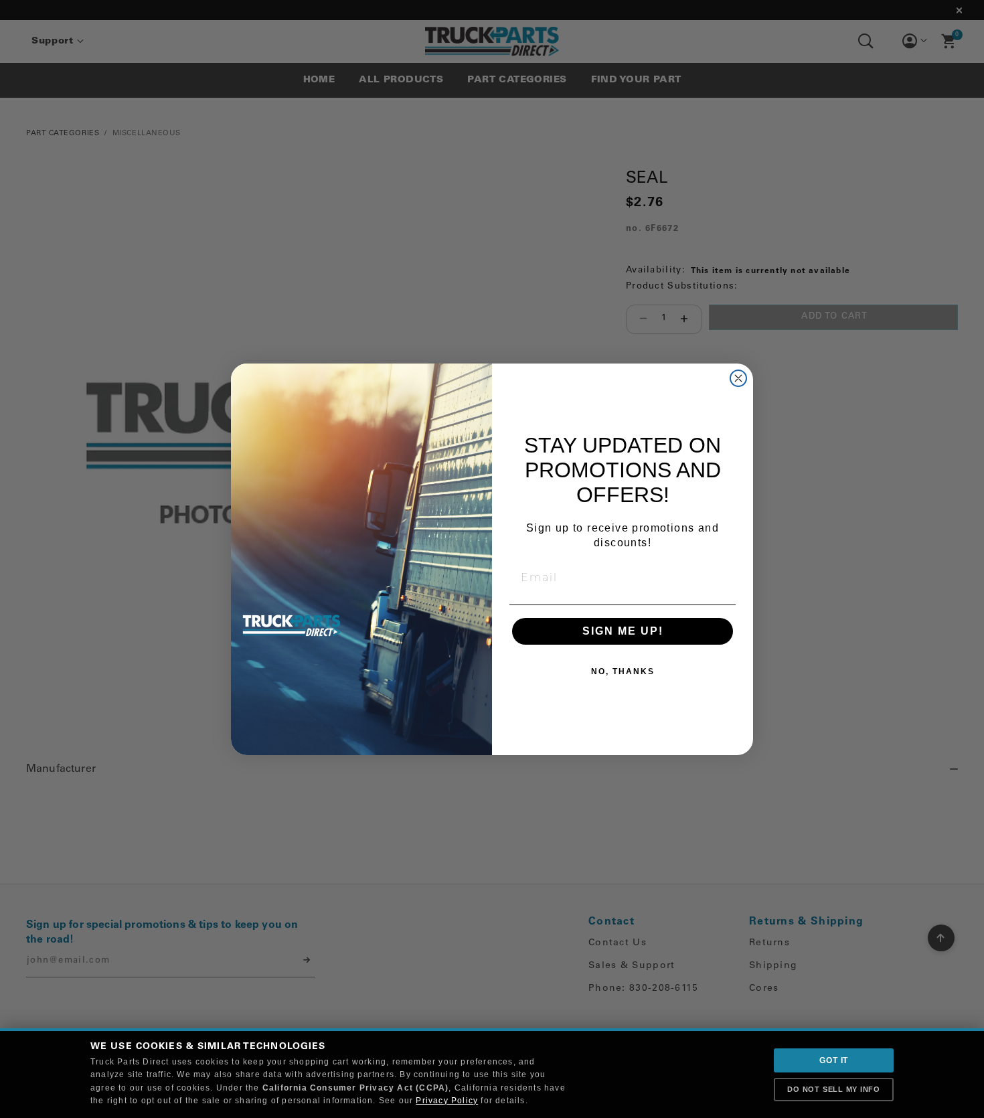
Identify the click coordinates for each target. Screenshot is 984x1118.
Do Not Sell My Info (833, 1089)
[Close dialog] (738, 378)
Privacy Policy (447, 1100)
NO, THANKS (623, 671)
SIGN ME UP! (622, 631)
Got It (833, 1060)
